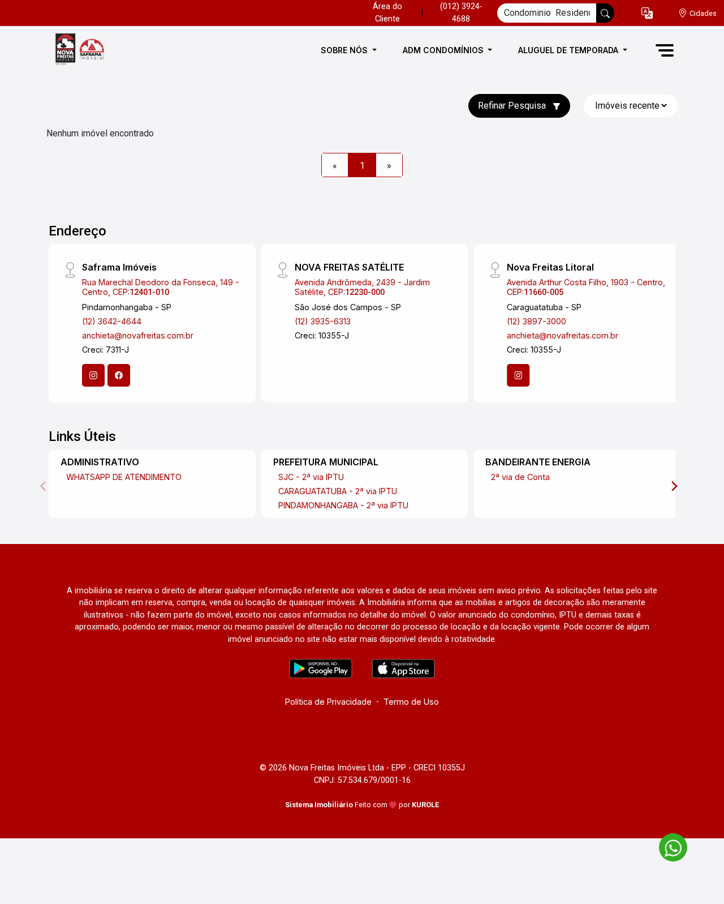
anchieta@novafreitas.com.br (137, 335)
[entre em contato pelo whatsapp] (667, 845)
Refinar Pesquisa (513, 105)
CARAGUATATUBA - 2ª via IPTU (337, 491)
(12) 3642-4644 (111, 321)
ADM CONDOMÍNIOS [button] (444, 50)
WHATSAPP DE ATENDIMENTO (124, 477)
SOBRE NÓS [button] (345, 50)
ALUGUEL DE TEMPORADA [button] (569, 50)
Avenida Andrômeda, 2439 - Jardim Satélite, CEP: (362, 287)
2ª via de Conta (520, 477)
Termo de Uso (411, 701)
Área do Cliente (387, 13)
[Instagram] (93, 375)
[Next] (673, 486)
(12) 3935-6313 (323, 321)
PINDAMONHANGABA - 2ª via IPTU (343, 505)
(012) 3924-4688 (461, 13)
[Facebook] (118, 375)
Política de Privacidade (328, 701)
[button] (647, 13)
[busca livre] (605, 13)
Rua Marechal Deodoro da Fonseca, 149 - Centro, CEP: (160, 287)
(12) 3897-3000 (536, 321)
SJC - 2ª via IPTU (311, 477)
